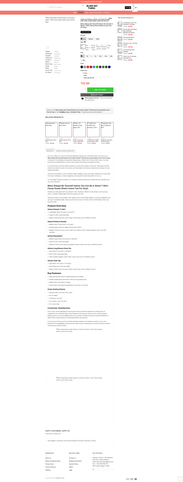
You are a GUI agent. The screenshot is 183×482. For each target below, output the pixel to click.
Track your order (95, 12)
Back (85, 75)
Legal (70, 470)
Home (75, 12)
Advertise (106, 12)
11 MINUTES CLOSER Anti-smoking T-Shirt (93, 140)
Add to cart (100, 90)
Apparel (88, 18)
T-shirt (95, 18)
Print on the (84, 70)
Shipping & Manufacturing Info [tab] (65, 150)
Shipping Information (75, 461)
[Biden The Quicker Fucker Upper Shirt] (79, 129)
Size (82, 52)
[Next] (76, 33)
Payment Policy (73, 464)
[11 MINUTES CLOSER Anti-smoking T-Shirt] (93, 129)
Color (82, 63)
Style (82, 42)
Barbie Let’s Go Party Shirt (65, 140)
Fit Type (83, 35)
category (64, 112)
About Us (48, 458)
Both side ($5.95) (89, 78)
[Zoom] (47, 47)
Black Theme (103, 18)
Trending (81, 12)
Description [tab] (50, 150)
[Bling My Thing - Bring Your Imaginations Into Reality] (91, 7)
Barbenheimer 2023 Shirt (50, 140)
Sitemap (47, 470)
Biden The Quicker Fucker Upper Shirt (78, 140)
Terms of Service (50, 467)
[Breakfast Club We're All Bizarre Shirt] (107, 129)
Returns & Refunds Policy (53, 461)
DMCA (71, 467)
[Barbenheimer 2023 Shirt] (52, 129)
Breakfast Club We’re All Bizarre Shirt (106, 140)
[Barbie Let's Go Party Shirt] (65, 129)
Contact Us (72, 458)
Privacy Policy (49, 464)
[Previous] (48, 33)
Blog (86, 12)
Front (85, 73)
